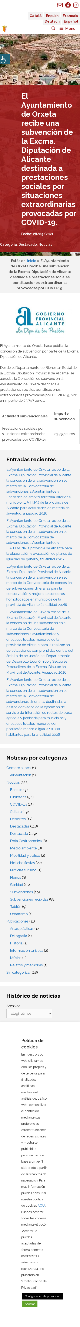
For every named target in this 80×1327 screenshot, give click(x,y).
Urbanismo (19, 914)
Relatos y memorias (26, 965)
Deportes (18, 819)
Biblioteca (18, 797)
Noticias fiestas (22, 863)
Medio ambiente (23, 848)
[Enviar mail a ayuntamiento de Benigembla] (60, 5)
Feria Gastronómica (26, 841)
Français (70, 16)
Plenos (15, 877)
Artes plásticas (22, 928)
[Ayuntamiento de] (4, 28)
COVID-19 (18, 804)
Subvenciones (21, 892)
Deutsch (52, 21)
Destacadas (19, 826)
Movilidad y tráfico (25, 855)
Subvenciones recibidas (29, 899)
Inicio (31, 261)
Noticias (45, 244)
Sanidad (16, 885)
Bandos (16, 790)
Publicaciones (17, 921)
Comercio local (18, 768)
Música (15, 958)
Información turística (26, 950)
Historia (16, 943)
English (52, 16)
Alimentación (20, 775)
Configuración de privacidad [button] (42, 1296)
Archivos (13, 1006)
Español (71, 21)
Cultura (16, 811)
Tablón (15, 906)
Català (36, 16)
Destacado (28, 244)
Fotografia (18, 936)
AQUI (41, 1205)
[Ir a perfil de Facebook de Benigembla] (68, 5)
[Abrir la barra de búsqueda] (53, 28)
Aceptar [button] (30, 1304)
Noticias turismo (23, 870)
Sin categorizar (18, 972)
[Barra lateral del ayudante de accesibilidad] (5, 59)
